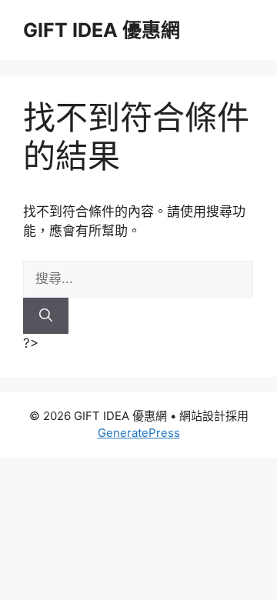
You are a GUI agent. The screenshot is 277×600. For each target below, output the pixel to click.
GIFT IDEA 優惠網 (101, 30)
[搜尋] (45, 316)
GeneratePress (139, 432)
